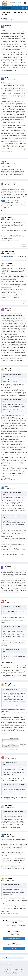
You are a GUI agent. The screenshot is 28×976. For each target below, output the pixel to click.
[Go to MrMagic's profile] (2, 567)
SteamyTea (8, 263)
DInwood (4, 18)
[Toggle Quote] (3, 374)
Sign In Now (14, 948)
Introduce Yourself (13, 19)
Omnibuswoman (10, 183)
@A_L (3, 200)
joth (6, 77)
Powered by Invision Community (14, 973)
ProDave (8, 834)
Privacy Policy (7, 969)
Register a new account (14, 938)
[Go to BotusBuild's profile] (2, 218)
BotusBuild (8, 217)
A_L (6, 161)
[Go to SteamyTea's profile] (2, 264)
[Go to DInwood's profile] (2, 26)
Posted (10, 27)
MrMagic (8, 566)
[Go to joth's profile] (2, 78)
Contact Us (15, 969)
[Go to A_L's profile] (2, 162)
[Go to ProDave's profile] (2, 835)
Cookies (22, 969)
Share (7, 957)
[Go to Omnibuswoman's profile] (2, 183)
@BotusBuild (9, 256)
